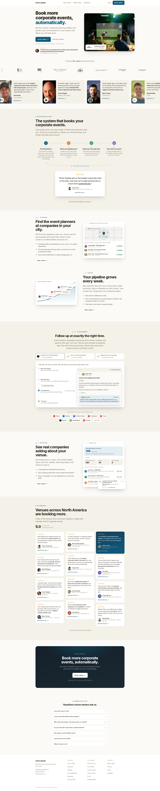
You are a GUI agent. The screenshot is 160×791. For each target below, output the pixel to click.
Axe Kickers (90, 766)
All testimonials (91, 779)
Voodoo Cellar (91, 772)
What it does (77, 3)
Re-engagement (72, 772)
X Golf (89, 775)
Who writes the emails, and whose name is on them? (70, 721)
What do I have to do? (61, 743)
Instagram (110, 772)
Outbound (70, 766)
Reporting (70, 775)
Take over (119, 470)
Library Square (91, 769)
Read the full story (42, 549)
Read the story (80, 192)
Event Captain (41, 3)
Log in (109, 3)
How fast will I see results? (62, 738)
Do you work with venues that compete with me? (69, 727)
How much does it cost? (61, 710)
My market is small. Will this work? (65, 732)
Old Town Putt (91, 763)
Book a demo (118, 3)
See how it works (58, 39)
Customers (87, 3)
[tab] (50, 356)
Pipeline (70, 769)
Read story (42, 97)
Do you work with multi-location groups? (66, 716)
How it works (67, 3)
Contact (109, 766)
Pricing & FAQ (71, 779)
